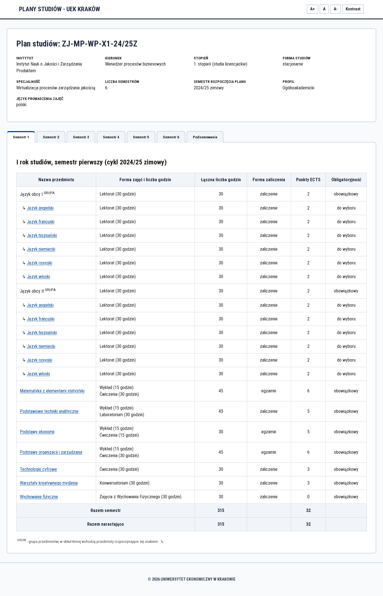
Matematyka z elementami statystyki (52, 391)
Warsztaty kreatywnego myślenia (49, 483)
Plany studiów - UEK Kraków (59, 9)
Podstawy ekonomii (37, 431)
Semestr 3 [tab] (81, 137)
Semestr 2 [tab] (51, 137)
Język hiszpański (42, 235)
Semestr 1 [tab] (21, 137)
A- (336, 9)
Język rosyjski (39, 263)
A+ (312, 9)
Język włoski (38, 276)
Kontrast (353, 9)
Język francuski (40, 221)
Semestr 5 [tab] (141, 137)
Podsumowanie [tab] (205, 137)
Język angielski (40, 208)
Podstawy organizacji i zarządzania (51, 452)
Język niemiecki (41, 249)
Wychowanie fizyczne (39, 496)
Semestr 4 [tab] (111, 137)
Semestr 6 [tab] (171, 137)
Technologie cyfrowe (38, 469)
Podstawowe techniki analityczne (49, 411)
